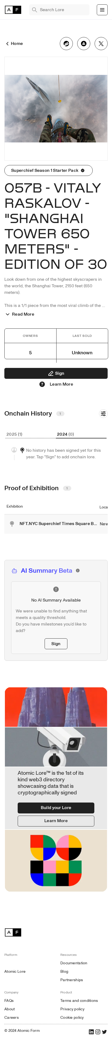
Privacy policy (72, 1009)
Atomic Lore (15, 971)
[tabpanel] (56, 454)
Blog (64, 971)
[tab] (30, 434)
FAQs (9, 1000)
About (9, 1009)
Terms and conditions (79, 1000)
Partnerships (71, 980)
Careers (11, 1017)
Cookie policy (72, 1017)
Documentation (74, 963)
